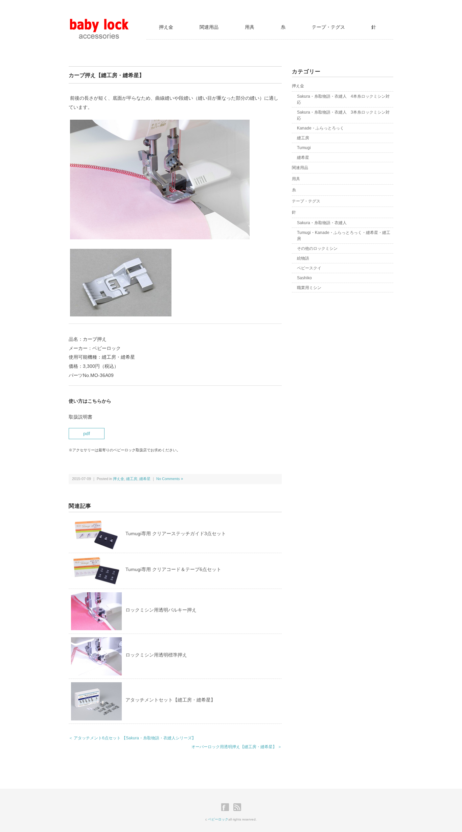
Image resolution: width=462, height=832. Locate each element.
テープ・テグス (328, 27)
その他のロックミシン (317, 248)
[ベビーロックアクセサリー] (99, 23)
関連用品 (209, 27)
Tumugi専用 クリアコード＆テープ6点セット (173, 569)
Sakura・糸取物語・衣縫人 (322, 222)
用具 (249, 27)
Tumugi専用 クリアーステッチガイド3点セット (175, 533)
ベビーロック (218, 819)
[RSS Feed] (237, 807)
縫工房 (131, 479)
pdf (86, 433)
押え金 (166, 27)
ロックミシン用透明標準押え (156, 655)
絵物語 (303, 258)
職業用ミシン (309, 287)
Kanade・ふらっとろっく (320, 128)
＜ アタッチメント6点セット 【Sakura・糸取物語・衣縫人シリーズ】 (132, 738)
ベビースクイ (309, 268)
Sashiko (304, 278)
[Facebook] (226, 807)
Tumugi (304, 147)
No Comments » (169, 479)
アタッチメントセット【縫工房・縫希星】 (170, 700)
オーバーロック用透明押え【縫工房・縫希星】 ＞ (236, 746)
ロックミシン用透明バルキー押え (161, 610)
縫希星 (145, 479)
